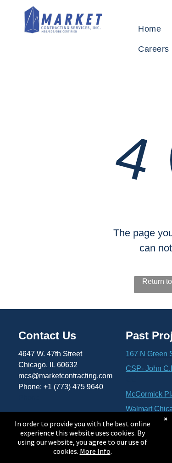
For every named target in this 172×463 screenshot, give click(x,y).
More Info (95, 451)
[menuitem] (149, 29)
